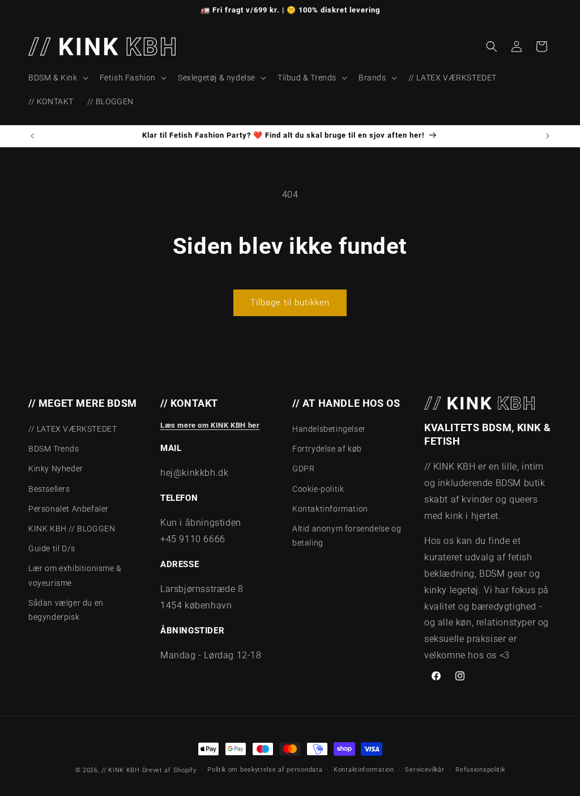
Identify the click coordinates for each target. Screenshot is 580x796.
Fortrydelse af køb (327, 448)
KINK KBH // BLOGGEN (71, 528)
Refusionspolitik (480, 769)
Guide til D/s (51, 548)
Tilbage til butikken (290, 302)
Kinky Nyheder (55, 468)
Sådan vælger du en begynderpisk (66, 610)
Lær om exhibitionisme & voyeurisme (75, 575)
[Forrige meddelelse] (32, 136)
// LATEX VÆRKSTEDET (72, 428)
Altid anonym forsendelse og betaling (346, 535)
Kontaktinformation (330, 508)
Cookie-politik (318, 488)
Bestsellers (49, 488)
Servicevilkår (424, 769)
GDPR (303, 468)
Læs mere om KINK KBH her (209, 425)
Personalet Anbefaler (68, 508)
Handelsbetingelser (329, 428)
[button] (57, 78)
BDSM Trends (53, 448)
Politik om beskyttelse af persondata (264, 769)
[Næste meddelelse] (547, 136)
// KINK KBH (120, 770)
